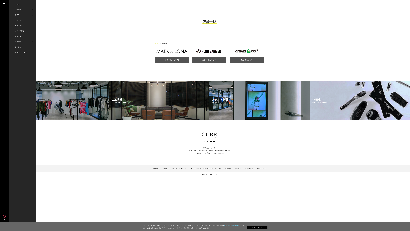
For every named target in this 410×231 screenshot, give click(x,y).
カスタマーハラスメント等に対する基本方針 (206, 169)
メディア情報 (19, 31)
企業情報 (18, 9)
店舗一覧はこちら (171, 60)
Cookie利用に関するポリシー (233, 225)
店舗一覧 (18, 36)
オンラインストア (21, 52)
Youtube (214, 141)
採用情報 (18, 42)
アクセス (18, 47)
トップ (157, 43)
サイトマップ (261, 169)
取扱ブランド (19, 26)
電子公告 (238, 169)
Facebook (211, 141)
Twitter (4, 220)
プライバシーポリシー (178, 169)
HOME (17, 4)
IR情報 (17, 15)
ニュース (18, 20)
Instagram (4, 216)
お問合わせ (249, 169)
